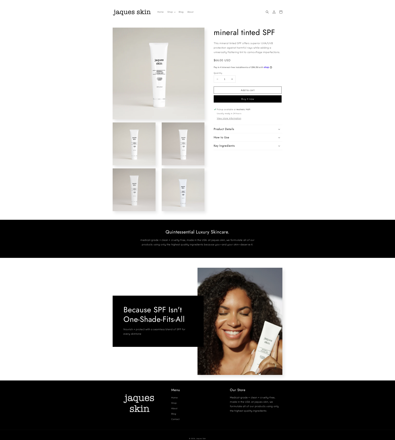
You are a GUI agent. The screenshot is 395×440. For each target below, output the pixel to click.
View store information (229, 118)
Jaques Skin (201, 439)
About (174, 408)
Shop (174, 403)
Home (174, 397)
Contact (175, 419)
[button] (171, 12)
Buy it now (247, 98)
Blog (173, 413)
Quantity (218, 73)
